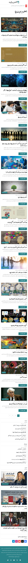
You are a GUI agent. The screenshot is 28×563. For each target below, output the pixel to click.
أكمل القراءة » (22, 45)
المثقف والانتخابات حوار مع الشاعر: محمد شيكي (18, 487)
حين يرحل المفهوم (23, 377)
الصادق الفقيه (23, 170)
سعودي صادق (23, 33)
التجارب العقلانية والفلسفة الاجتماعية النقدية (18, 299)
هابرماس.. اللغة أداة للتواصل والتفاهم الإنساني (18, 404)
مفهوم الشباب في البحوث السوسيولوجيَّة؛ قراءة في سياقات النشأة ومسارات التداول (14, 144)
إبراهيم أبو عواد (23, 270)
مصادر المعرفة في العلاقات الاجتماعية (20, 352)
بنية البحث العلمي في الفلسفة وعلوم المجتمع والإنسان (17, 222)
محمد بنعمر (24, 115)
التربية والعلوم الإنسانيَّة (22, 117)
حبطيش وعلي (23, 323)
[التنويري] (14, 2)
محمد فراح (24, 88)
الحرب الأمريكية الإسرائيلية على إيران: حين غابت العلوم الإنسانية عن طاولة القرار (14, 36)
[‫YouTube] (19, 541)
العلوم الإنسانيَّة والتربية (22, 197)
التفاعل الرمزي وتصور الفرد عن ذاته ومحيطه (18, 272)
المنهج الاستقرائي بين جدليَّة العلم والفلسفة (19, 325)
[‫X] (22, 541)
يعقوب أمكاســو (23, 141)
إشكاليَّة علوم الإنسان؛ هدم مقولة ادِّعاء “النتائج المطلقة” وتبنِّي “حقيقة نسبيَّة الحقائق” (15, 91)
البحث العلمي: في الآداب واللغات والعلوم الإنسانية (17, 65)
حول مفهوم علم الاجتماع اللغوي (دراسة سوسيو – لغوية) (15, 247)
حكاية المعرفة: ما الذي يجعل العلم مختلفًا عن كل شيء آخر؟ (16, 172)
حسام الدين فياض (23, 245)
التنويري (24, 63)
